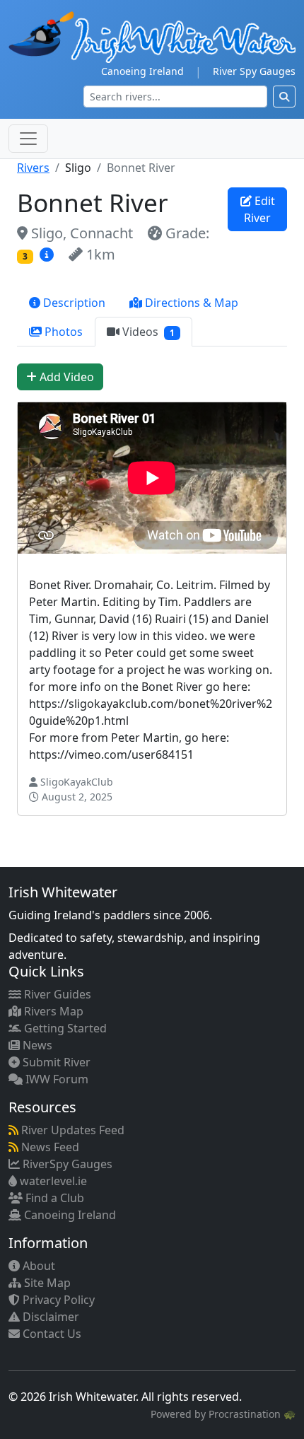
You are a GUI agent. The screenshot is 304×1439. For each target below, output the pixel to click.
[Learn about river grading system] (48, 254)
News (36, 1045)
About (37, 1266)
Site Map (46, 1283)
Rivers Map (52, 1011)
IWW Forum (55, 1079)
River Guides (56, 994)
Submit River (55, 1062)
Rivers (33, 167)
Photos (62, 331)
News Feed (48, 1147)
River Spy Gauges (254, 71)
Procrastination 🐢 (252, 1414)
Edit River (259, 209)
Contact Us (50, 1333)
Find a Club (53, 1198)
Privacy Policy (57, 1299)
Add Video (65, 377)
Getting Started (64, 1028)
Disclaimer (49, 1316)
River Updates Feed (71, 1130)
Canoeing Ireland (142, 71)
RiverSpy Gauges (66, 1164)
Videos (147, 331)
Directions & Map (190, 302)
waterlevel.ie (52, 1181)
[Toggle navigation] (28, 138)
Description (72, 302)
